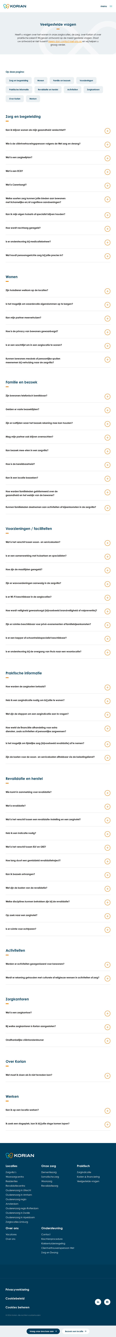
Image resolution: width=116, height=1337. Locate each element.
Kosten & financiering (88, 1176)
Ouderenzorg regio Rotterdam (22, 1208)
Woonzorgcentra (15, 1176)
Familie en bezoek (61, 80)
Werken (32, 98)
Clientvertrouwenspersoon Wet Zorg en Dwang (57, 1250)
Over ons (10, 1239)
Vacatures (11, 1234)
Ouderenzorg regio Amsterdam (16, 1201)
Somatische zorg (50, 1176)
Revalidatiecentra (15, 1185)
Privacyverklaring (17, 1289)
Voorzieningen (86, 80)
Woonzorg (46, 1181)
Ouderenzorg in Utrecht (18, 1190)
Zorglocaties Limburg (17, 1221)
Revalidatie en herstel (48, 89)
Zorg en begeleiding (18, 80)
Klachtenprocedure (52, 1239)
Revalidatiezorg (49, 1185)
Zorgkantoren (93, 89)
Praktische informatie (19, 89)
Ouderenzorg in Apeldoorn (20, 1217)
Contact (45, 1234)
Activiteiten (72, 89)
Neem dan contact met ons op (65, 41)
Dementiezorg (49, 1172)
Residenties (12, 1181)
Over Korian (14, 98)
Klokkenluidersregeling (53, 1243)
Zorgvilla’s (11, 1172)
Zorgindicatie (84, 1172)
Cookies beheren (17, 1307)
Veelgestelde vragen (88, 1181)
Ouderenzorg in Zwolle (18, 1212)
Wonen (40, 80)
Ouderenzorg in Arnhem (19, 1194)
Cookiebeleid (15, 1298)
